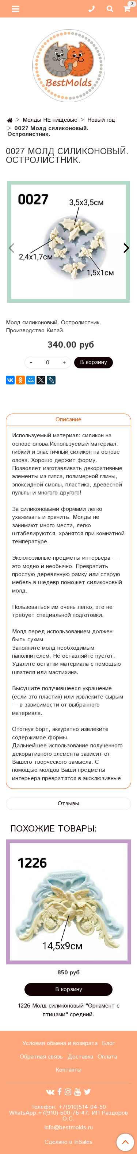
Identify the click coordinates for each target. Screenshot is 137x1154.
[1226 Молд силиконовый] (68, 901)
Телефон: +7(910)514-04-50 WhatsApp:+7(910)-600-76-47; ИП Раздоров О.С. (68, 1113)
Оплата (107, 1057)
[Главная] (10, 121)
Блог (108, 1043)
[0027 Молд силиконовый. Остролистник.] (68, 242)
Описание (68, 419)
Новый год (101, 120)
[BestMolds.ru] (68, 64)
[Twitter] (87, 1092)
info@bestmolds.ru (69, 1127)
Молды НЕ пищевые (50, 120)
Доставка (80, 1057)
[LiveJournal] (51, 380)
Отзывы (68, 803)
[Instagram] (68, 1092)
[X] (41, 380)
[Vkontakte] (50, 1092)
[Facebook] (59, 1092)
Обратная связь (41, 1057)
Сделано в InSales (68, 1142)
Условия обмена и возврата (60, 1043)
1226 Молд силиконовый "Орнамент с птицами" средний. (68, 1010)
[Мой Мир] (30, 380)
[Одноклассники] (20, 380)
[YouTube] (77, 1092)
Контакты (68, 1070)
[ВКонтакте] (10, 380)
